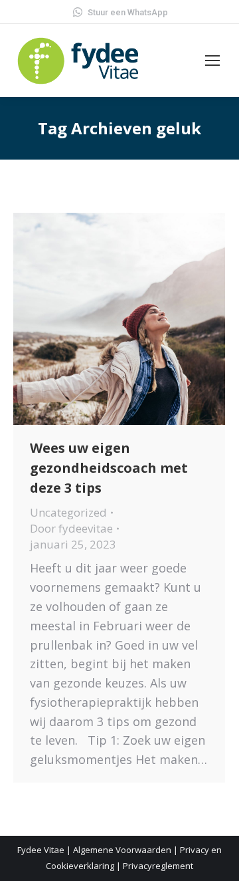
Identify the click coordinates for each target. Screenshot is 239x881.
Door (71, 528)
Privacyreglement (158, 866)
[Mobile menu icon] (212, 60)
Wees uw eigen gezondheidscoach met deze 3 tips (109, 468)
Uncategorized (68, 512)
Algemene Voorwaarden (122, 850)
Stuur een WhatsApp (128, 12)
